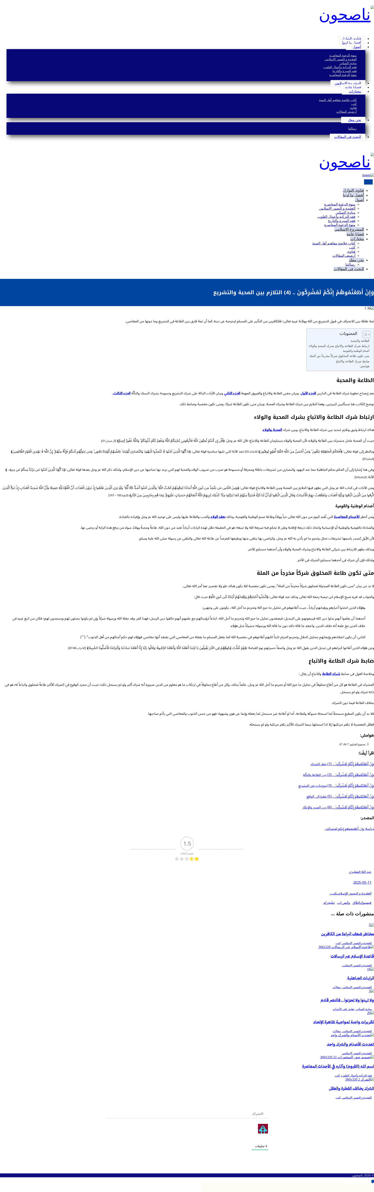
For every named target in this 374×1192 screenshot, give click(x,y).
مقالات (337, 987)
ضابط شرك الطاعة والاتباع (352, 361)
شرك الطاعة (331, 674)
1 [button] (83, 636)
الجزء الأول (308, 393)
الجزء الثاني (232, 393)
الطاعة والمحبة (360, 340)
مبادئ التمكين (364, 1009)
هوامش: (364, 366)
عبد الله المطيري (360, 872)
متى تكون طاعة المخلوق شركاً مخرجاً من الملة (339, 356)
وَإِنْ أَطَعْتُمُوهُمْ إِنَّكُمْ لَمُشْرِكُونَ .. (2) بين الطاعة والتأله (338, 775)
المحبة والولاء (272, 430)
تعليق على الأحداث (343, 1009)
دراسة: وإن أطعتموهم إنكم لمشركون (349, 828)
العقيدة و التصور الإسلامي (354, 893)
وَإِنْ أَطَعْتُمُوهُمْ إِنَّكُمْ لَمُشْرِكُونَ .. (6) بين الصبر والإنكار (338, 807)
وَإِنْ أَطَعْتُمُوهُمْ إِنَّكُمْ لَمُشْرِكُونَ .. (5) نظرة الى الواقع (340, 796)
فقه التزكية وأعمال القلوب (356, 1075)
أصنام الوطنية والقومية (356, 350)
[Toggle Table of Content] (364, 334)
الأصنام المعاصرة (346, 516)
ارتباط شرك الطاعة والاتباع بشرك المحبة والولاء (339, 346)
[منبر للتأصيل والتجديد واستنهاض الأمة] (346, 14)
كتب (333, 893)
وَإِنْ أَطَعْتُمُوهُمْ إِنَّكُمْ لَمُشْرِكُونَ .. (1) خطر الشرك (342, 764)
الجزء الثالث (122, 393)
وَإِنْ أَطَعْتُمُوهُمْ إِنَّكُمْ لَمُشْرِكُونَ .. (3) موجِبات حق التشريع (336, 785)
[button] (372, 31)
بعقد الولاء (218, 516)
